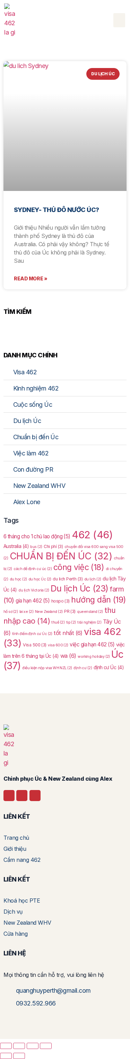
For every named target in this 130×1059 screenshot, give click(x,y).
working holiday (94, 656)
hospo (60, 601)
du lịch (92, 579)
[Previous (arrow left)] (6, 1056)
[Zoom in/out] (6, 1046)
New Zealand (49, 611)
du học (18, 579)
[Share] (32, 1046)
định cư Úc (109, 667)
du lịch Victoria (33, 590)
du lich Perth (68, 578)
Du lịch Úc (80, 588)
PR (70, 611)
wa (68, 655)
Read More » (30, 278)
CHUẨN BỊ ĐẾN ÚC (61, 556)
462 (92, 535)
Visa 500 (34, 644)
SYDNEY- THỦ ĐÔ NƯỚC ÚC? (56, 209)
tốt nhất (68, 632)
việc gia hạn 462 (92, 644)
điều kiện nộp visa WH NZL (47, 668)
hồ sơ (10, 611)
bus (36, 547)
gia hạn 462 (33, 600)
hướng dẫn (98, 600)
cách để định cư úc (33, 569)
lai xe (26, 611)
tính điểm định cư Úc (32, 634)
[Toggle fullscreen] (19, 1046)
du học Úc (39, 579)
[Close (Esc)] (46, 1046)
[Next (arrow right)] (19, 1056)
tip (71, 622)
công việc (78, 567)
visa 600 (58, 645)
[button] (119, 20)
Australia (16, 546)
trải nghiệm (89, 622)
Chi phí (53, 546)
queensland (90, 611)
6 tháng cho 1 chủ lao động (36, 536)
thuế (57, 622)
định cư (82, 668)
